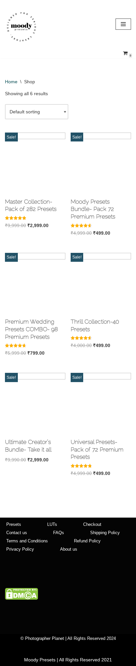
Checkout (92, 524)
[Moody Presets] (21, 26)
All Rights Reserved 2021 (85, 659)
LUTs (52, 524)
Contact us (16, 532)
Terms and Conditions (27, 541)
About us (68, 549)
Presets (13, 524)
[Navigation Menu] (123, 24)
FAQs (58, 532)
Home (11, 81)
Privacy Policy (20, 549)
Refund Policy (87, 541)
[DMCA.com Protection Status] (21, 598)
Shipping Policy (105, 532)
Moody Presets (39, 659)
